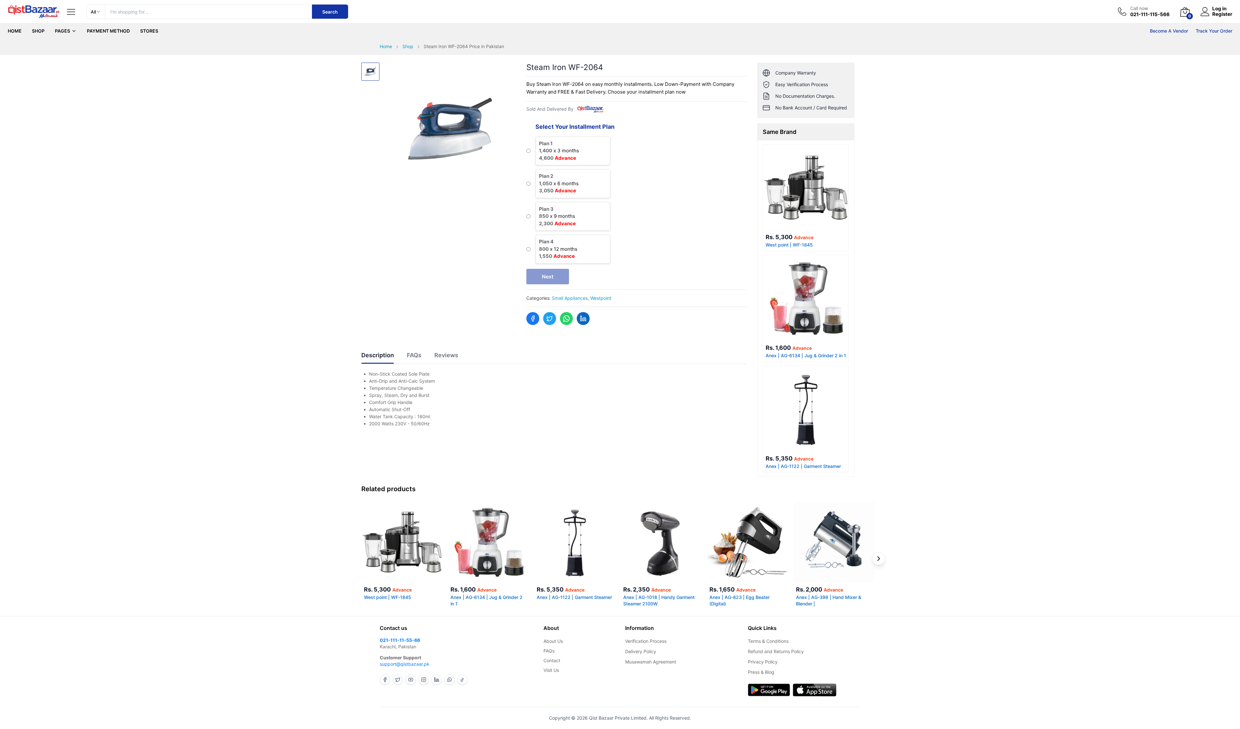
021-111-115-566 (1150, 14)
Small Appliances (570, 298)
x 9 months (557, 216)
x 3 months (559, 150)
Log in (1219, 9)
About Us (553, 641)
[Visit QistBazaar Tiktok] (462, 679)
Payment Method (108, 31)
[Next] (878, 558)
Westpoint (600, 298)
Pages (62, 31)
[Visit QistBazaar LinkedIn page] (436, 679)
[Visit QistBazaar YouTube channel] (411, 679)
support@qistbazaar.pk (404, 664)
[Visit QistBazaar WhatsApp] (449, 679)
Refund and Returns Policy (776, 651)
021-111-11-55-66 (400, 640)
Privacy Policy (763, 661)
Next (547, 276)
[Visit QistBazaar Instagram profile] (423, 679)
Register (1222, 14)
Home (15, 31)
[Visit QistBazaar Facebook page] (385, 679)
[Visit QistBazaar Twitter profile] (398, 679)
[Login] (1205, 11)
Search (330, 12)
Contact (551, 660)
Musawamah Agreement (650, 661)
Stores (149, 31)
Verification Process (645, 641)
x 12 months (558, 248)
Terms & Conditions (768, 641)
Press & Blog (761, 672)
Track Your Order (1214, 31)
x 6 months (559, 183)
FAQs (548, 650)
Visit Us (551, 670)
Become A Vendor (1169, 31)
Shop (38, 31)
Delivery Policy (640, 651)
